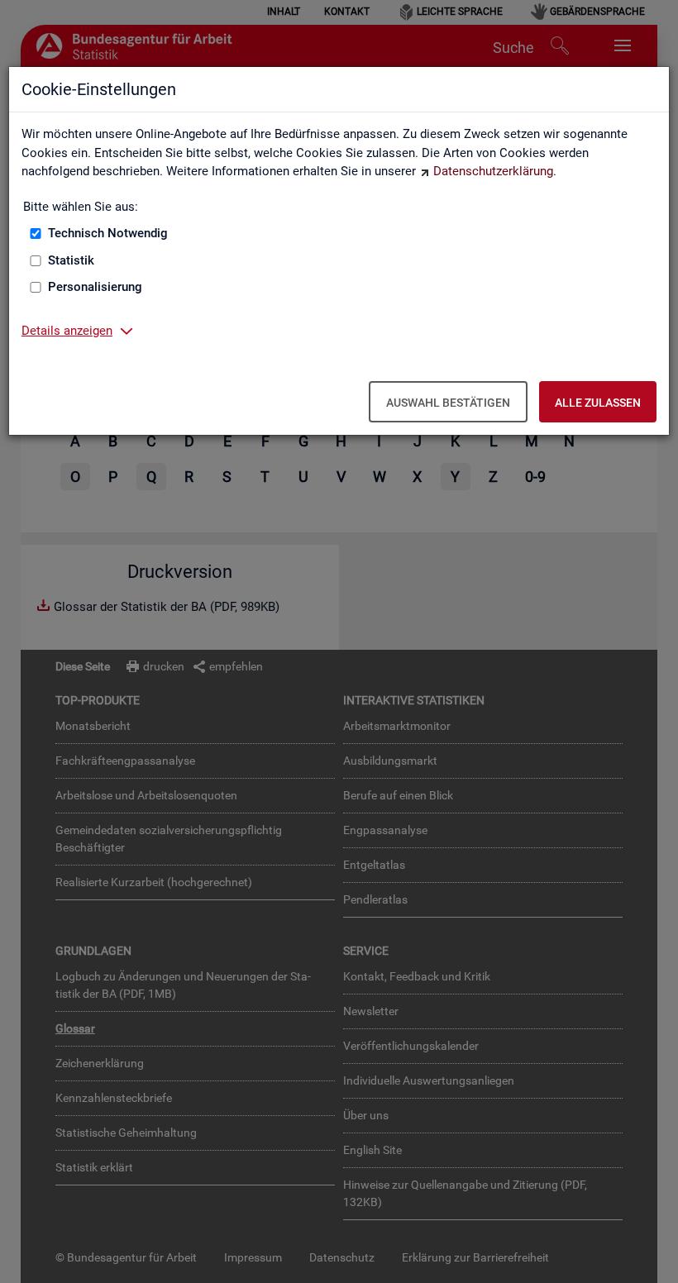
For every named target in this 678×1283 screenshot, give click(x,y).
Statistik (71, 260)
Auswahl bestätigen (448, 402)
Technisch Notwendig (108, 233)
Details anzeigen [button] (66, 330)
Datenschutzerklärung (493, 171)
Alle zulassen (598, 402)
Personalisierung (95, 286)
